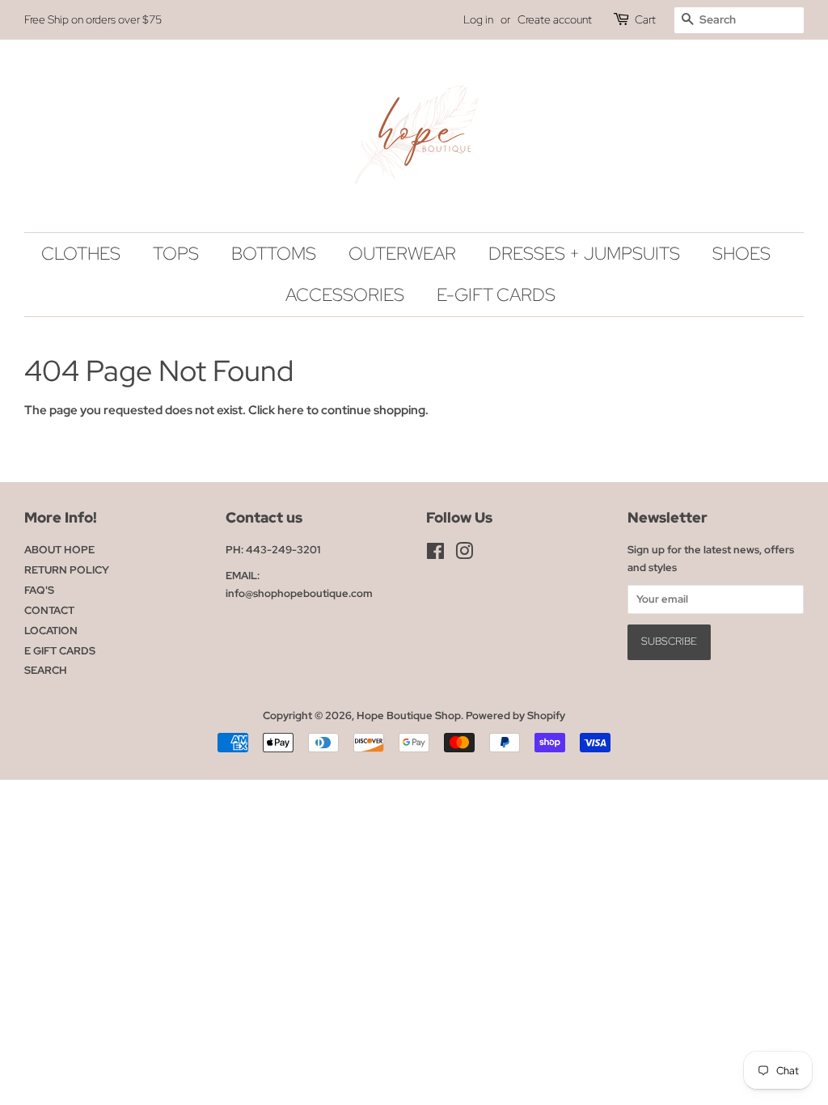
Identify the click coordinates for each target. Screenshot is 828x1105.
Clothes (80, 253)
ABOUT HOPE (59, 550)
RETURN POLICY (66, 570)
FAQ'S (39, 590)
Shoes (741, 253)
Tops (176, 253)
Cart (645, 19)
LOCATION (51, 630)
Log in (478, 19)
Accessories (344, 295)
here (290, 410)
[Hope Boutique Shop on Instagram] (464, 554)
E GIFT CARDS (59, 651)
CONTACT (49, 610)
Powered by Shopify (515, 715)
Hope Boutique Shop (409, 715)
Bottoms (273, 253)
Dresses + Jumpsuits (584, 253)
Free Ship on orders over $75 (93, 19)
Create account (555, 19)
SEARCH (45, 670)
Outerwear (402, 253)
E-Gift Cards (496, 295)
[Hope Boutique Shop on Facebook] (435, 554)
